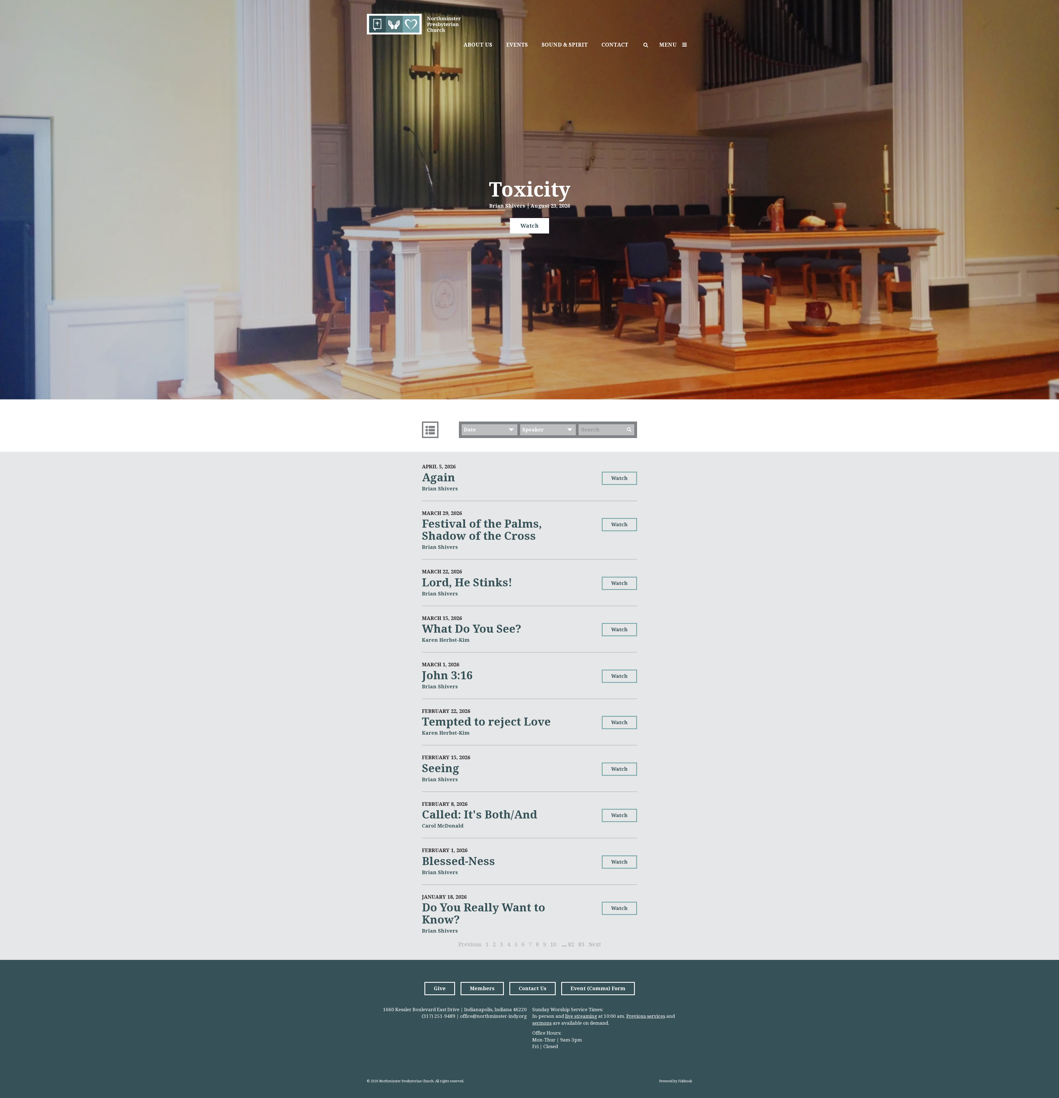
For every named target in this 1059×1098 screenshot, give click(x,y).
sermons (542, 1023)
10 (553, 944)
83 (581, 944)
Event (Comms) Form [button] (598, 988)
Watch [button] (529, 225)
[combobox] (489, 429)
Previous (470, 944)
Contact (614, 45)
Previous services (645, 1016)
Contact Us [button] (532, 988)
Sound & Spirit (565, 45)
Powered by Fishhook (675, 1081)
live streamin (579, 1016)
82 (571, 944)
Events (517, 45)
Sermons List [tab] (430, 430)
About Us (477, 45)
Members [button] (482, 988)
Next (595, 944)
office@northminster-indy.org (493, 1016)
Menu (668, 45)
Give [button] (440, 988)
